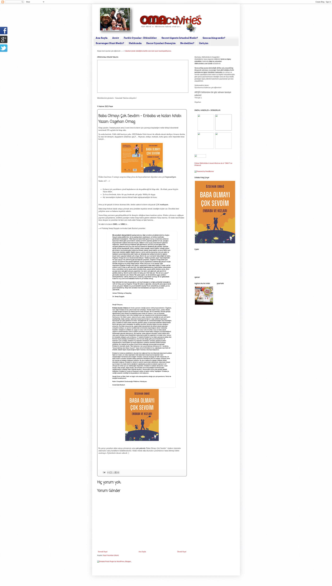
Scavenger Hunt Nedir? (110, 43)
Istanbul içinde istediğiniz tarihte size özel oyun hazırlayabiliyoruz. (148, 51)
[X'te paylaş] (113, 472)
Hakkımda (135, 43)
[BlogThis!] (110, 472)
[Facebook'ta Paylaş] (115, 472)
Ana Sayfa (102, 38)
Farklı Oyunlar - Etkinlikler (140, 38)
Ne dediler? (187, 43)
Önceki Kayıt (181, 552)
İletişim (203, 43)
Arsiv (115, 38)
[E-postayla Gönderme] (104, 472)
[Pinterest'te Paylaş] (118, 472)
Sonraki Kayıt (102, 552)
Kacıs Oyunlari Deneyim (161, 43)
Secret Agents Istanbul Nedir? (179, 38)
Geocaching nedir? (214, 38)
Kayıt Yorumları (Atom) (111, 555)
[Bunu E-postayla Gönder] (108, 472)
